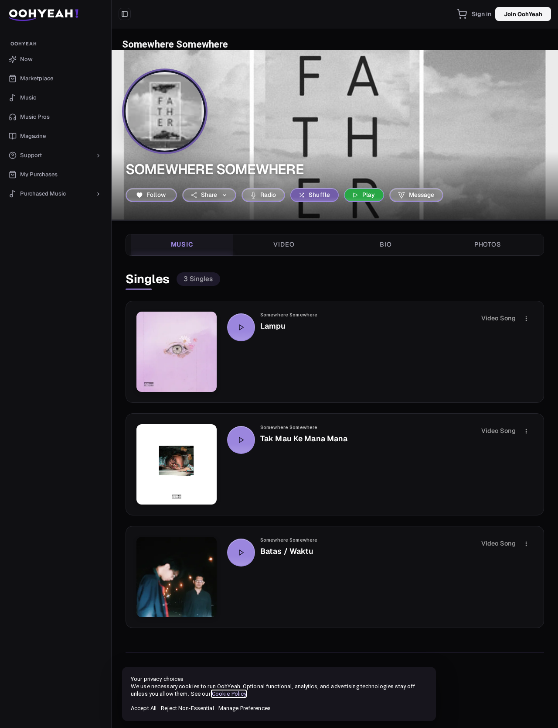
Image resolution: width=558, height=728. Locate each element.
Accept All (144, 708)
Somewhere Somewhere (288, 315)
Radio (268, 195)
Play (368, 195)
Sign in (482, 14)
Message (422, 195)
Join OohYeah (523, 14)
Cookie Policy (229, 693)
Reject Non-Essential (187, 708)
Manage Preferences (244, 708)
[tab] (182, 244)
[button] (55, 14)
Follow (156, 195)
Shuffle (319, 195)
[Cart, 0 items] (462, 14)
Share (209, 195)
